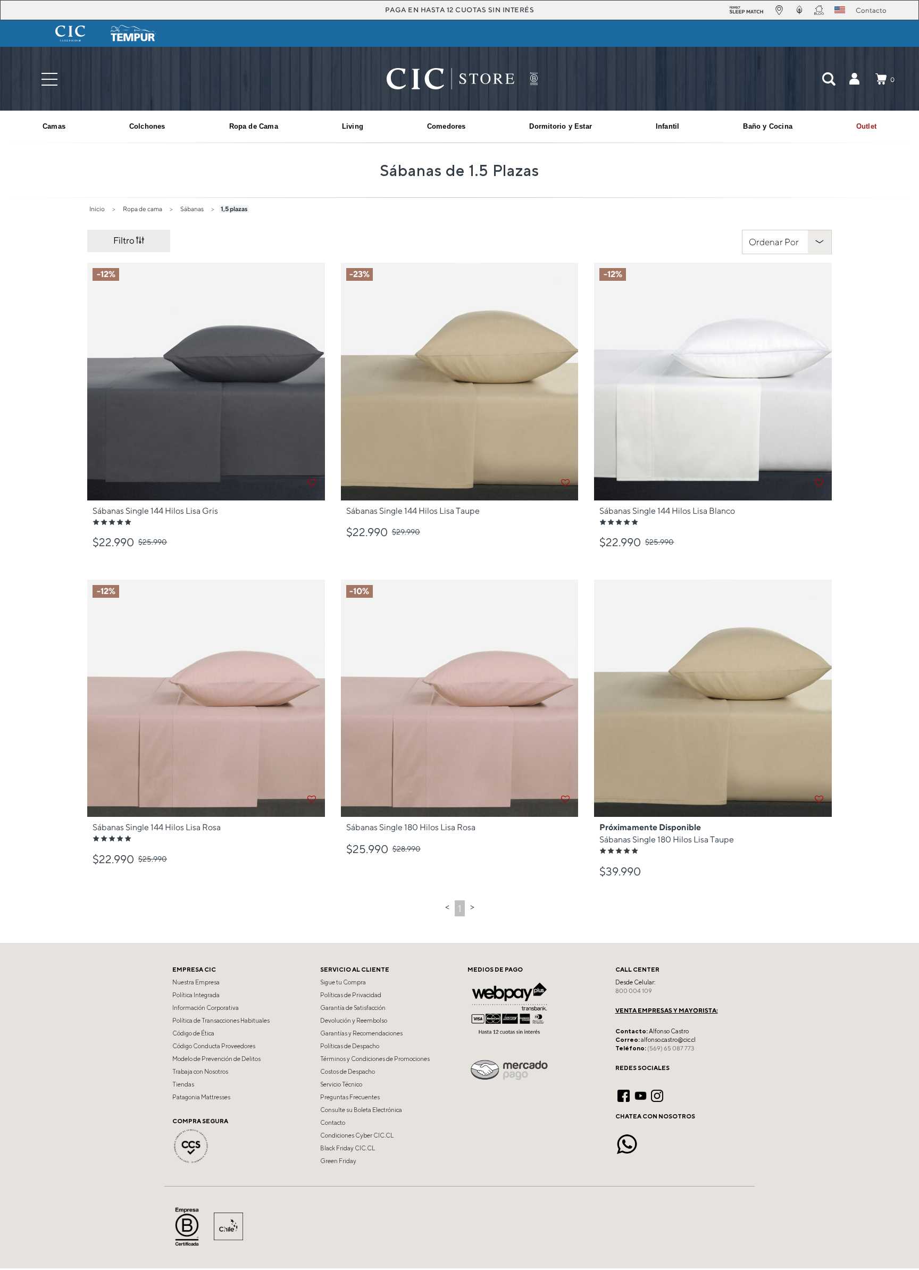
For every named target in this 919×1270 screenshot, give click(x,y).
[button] (854, 79)
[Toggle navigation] (49, 79)
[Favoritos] (311, 483)
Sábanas (192, 209)
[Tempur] (133, 33)
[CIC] (70, 33)
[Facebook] (623, 1094)
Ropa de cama (142, 209)
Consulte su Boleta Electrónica (361, 1110)
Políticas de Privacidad (350, 995)
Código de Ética (193, 1033)
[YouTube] (640, 1094)
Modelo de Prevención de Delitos (216, 1059)
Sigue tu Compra (343, 982)
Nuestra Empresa (196, 982)
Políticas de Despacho (349, 1046)
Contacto (332, 1122)
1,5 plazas (234, 209)
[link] (866, 127)
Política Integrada (196, 995)
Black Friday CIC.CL (347, 1148)
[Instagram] (657, 1094)
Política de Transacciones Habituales (221, 1020)
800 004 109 (633, 991)
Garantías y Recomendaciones (361, 1033)
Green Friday (338, 1161)
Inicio (97, 209)
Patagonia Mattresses (201, 1097)
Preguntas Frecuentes (350, 1097)
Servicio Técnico (341, 1084)
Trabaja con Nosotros (200, 1071)
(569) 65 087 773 (670, 1048)
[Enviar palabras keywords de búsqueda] (829, 79)
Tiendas (183, 1084)
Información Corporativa (205, 1008)
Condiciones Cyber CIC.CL (357, 1135)
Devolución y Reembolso (353, 1020)
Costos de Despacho (347, 1071)
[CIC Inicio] (450, 78)
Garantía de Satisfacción (353, 1008)
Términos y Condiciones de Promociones (375, 1059)
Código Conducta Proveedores (213, 1046)
